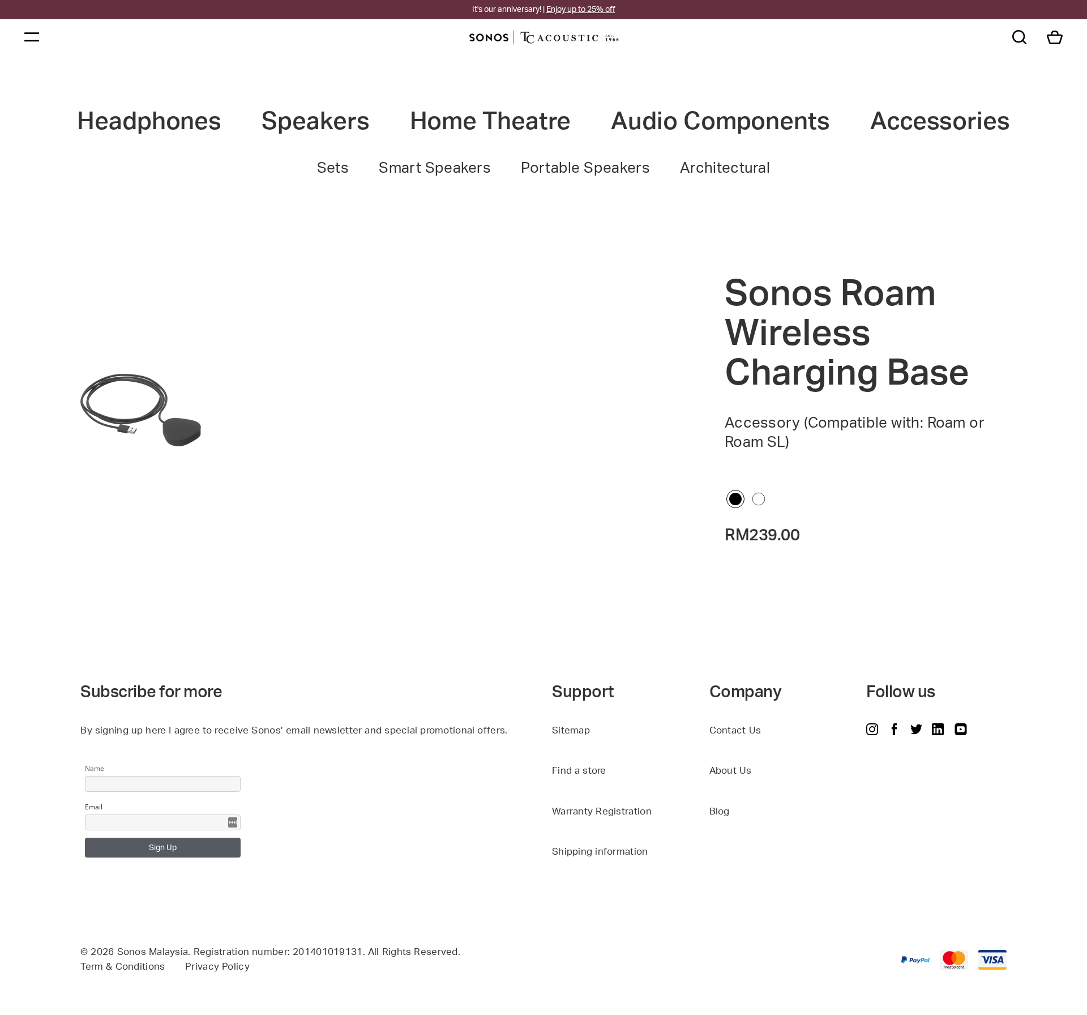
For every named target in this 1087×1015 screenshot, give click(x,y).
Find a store (579, 770)
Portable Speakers (585, 168)
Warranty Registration (602, 811)
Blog (719, 811)
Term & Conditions (122, 966)
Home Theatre (490, 122)
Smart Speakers (435, 168)
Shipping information (600, 851)
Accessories (940, 122)
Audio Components (720, 122)
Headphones (149, 122)
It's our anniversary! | (543, 10)
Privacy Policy (217, 966)
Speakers (315, 122)
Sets (333, 168)
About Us (730, 770)
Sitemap (571, 730)
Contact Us (735, 730)
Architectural (725, 168)
